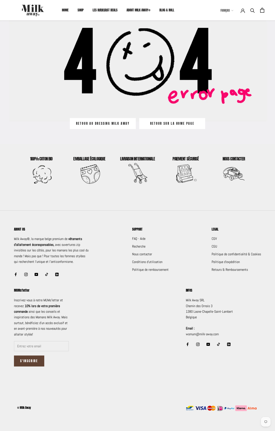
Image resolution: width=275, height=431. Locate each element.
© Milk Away (24, 408)
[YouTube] (36, 274)
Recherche (138, 246)
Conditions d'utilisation (147, 262)
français (225, 10)
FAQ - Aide (138, 238)
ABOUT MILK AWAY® (138, 10)
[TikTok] (46, 274)
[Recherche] (252, 10)
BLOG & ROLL (166, 10)
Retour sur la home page (172, 123)
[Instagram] (26, 274)
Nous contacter (142, 254)
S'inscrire (29, 361)
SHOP (81, 10)
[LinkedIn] (57, 274)
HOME (65, 10)
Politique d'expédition (226, 262)
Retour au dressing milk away (103, 123)
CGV (214, 238)
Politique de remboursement (150, 269)
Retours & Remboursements (230, 269)
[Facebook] (15, 274)
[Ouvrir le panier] (262, 10)
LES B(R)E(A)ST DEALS (105, 10)
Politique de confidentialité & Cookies (236, 254)
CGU (214, 246)
